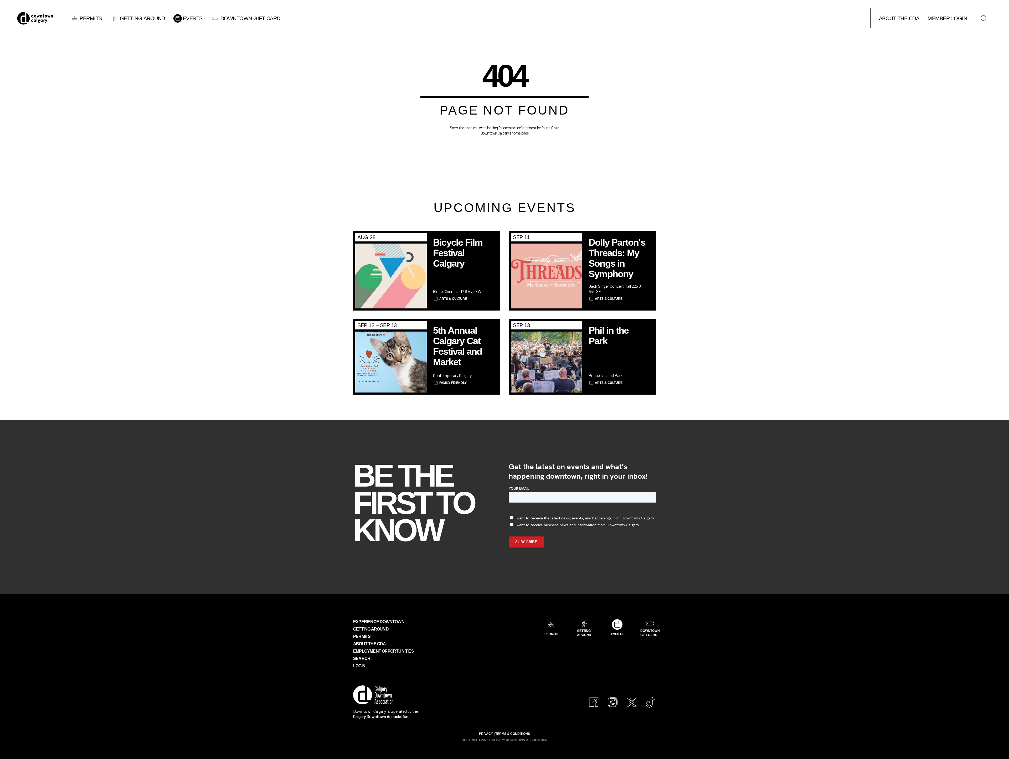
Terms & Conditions (512, 734)
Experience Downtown (378, 621)
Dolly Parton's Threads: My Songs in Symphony (617, 258)
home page (520, 133)
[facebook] (594, 699)
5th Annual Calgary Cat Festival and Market (457, 346)
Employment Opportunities (383, 651)
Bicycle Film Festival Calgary (457, 253)
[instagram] (613, 699)
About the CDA (369, 644)
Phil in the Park (609, 335)
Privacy (486, 734)
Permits (361, 636)
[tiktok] (650, 699)
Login (359, 666)
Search (361, 658)
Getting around (371, 629)
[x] (631, 699)
